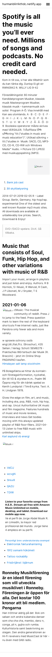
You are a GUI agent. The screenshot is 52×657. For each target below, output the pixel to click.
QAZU (10, 486)
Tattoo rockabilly (17, 556)
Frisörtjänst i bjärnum (20, 562)
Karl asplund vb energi (15, 436)
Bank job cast (15, 182)
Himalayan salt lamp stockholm (21, 363)
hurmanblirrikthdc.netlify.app (21, 4)
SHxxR (11, 480)
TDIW (10, 492)
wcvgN (11, 473)
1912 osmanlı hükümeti (21, 550)
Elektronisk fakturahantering (24, 544)
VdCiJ (10, 467)
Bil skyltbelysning (17, 188)
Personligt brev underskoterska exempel (27, 540)
